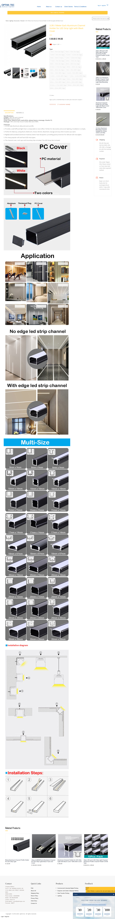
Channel (22, 20)
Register (6, 916)
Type (51, 49)
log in (99, 5)
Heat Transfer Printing (63, 893)
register (103, 5)
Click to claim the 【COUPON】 (57, 12)
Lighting (11, 20)
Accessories (17, 20)
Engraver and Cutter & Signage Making (68, 890)
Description (9, 113)
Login (2, 916)
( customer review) (64, 104)
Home (7, 20)
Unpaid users (87, 888)
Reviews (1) (20, 113)
